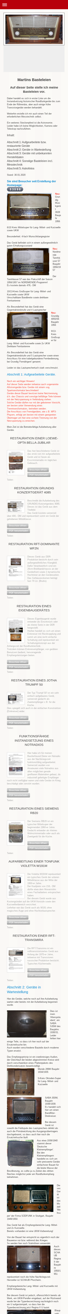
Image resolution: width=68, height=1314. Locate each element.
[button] (38, 470)
